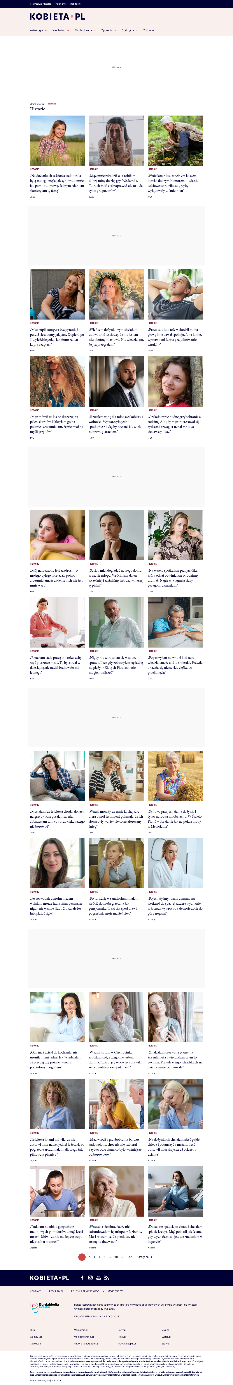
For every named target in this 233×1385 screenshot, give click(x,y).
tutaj (59, 1380)
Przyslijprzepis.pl (127, 1344)
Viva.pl (165, 1330)
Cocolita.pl (35, 1344)
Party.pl (122, 1330)
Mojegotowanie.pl (84, 1337)
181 (116, 1257)
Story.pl (166, 1344)
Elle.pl (33, 1330)
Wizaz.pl (166, 1337)
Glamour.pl (36, 1337)
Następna (142, 1257)
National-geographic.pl (86, 1344)
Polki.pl (122, 1337)
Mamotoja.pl (80, 1330)
